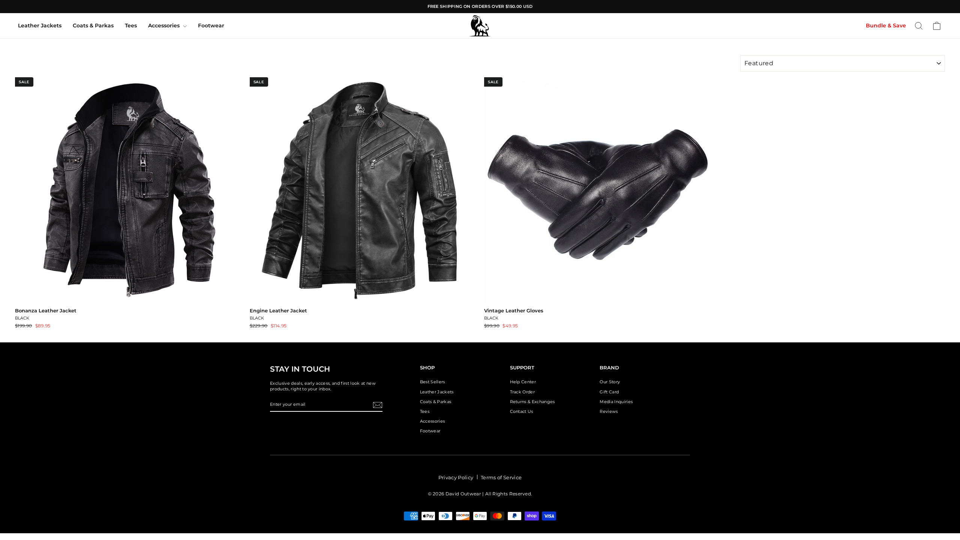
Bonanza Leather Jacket (45, 311)
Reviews (609, 411)
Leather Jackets (40, 25)
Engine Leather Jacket (278, 311)
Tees (131, 25)
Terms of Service (501, 477)
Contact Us (521, 411)
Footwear (211, 25)
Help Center (523, 381)
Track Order (522, 391)
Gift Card (609, 391)
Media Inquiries (616, 401)
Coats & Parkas (93, 25)
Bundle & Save (886, 25)
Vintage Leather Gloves (513, 311)
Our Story (610, 381)
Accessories (164, 25)
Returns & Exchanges (532, 401)
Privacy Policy (456, 477)
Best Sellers (432, 381)
